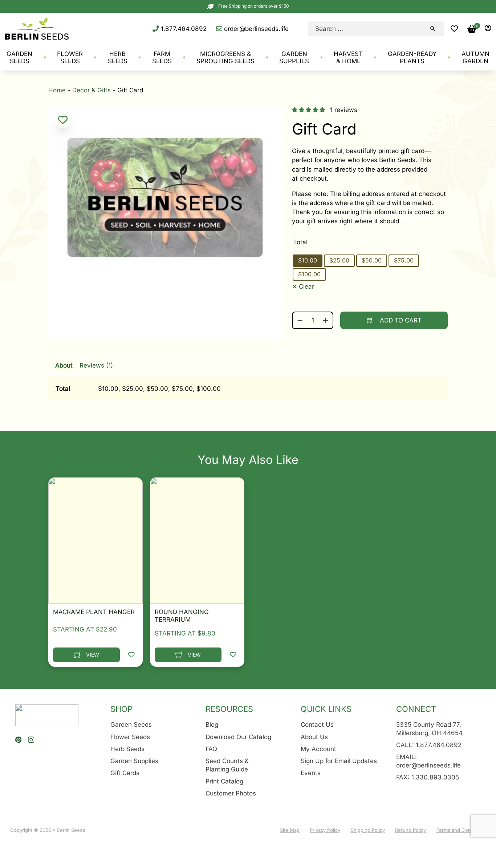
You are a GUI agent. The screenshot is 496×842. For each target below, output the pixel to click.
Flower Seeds (130, 737)
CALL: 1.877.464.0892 (429, 745)
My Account (318, 749)
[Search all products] (433, 28)
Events (311, 773)
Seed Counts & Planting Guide (227, 765)
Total (300, 242)
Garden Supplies (134, 761)
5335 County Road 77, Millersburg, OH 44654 (429, 729)
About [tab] (64, 365)
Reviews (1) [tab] (96, 365)
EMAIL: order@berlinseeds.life (428, 761)
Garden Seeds (131, 724)
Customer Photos (231, 793)
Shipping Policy (368, 830)
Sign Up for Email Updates (339, 761)
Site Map (290, 830)
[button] (454, 29)
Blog (212, 724)
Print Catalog (224, 781)
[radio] (307, 260)
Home (57, 90)
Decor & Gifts (91, 90)
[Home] (37, 28)
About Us (314, 737)
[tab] (248, 377)
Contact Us (317, 724)
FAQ (211, 749)
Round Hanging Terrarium (182, 615)
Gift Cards (124, 773)
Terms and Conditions (461, 830)
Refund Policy (410, 830)
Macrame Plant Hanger (94, 612)
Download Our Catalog (238, 737)
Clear (306, 286)
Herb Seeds (127, 749)
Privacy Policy (325, 830)
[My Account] (488, 28)
